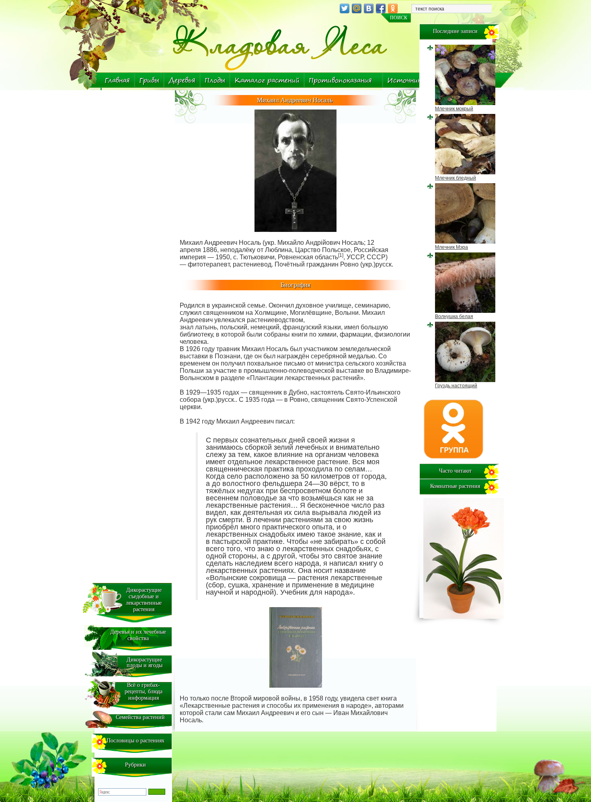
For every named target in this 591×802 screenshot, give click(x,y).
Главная (117, 80)
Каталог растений (267, 80)
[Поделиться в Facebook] (381, 8)
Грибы (149, 80)
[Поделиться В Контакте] (368, 8)
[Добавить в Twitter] (344, 8)
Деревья (181, 80)
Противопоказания (340, 80)
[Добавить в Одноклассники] (393, 8)
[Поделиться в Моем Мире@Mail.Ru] (356, 8)
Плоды (215, 80)
